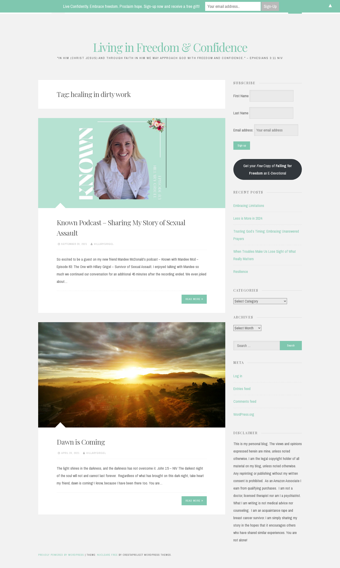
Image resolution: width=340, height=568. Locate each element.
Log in (237, 375)
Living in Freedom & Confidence (170, 47)
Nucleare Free (107, 554)
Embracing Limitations (248, 205)
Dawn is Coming (81, 441)
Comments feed (244, 401)
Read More (192, 299)
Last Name (240, 112)
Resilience (240, 271)
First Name (241, 95)
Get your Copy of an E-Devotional (267, 169)
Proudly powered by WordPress (61, 554)
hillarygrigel (104, 244)
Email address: (243, 130)
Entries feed (241, 388)
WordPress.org (243, 414)
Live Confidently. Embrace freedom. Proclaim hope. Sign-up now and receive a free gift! (131, 6)
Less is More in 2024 (247, 218)
